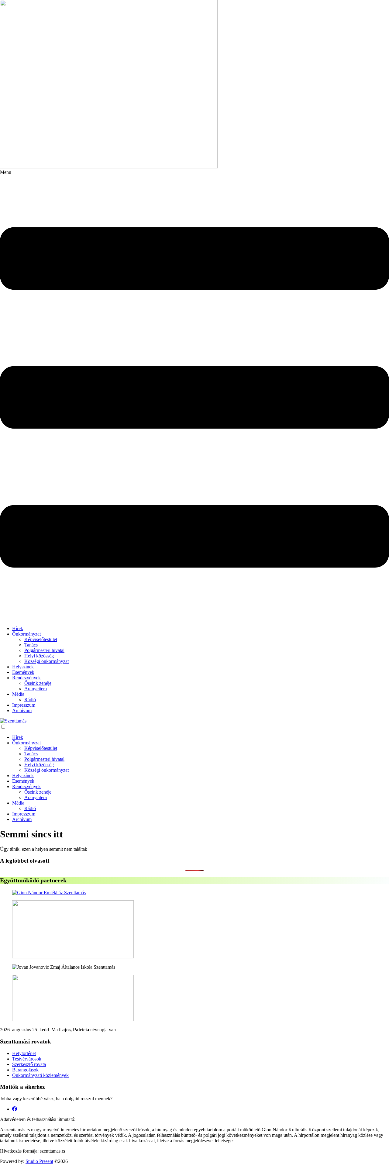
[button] (194, 395)
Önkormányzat (26, 633)
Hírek (17, 628)
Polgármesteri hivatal (44, 650)
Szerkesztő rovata (29, 1064)
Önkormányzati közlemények (40, 1075)
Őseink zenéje (37, 683)
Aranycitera (35, 688)
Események (23, 672)
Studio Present (39, 1161)
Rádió (30, 699)
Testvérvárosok (26, 1058)
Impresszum (23, 705)
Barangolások (25, 1069)
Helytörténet (24, 1053)
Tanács (31, 644)
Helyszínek (23, 666)
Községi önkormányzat (46, 661)
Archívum (22, 710)
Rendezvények (26, 677)
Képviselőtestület (40, 639)
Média (18, 694)
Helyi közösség (39, 655)
